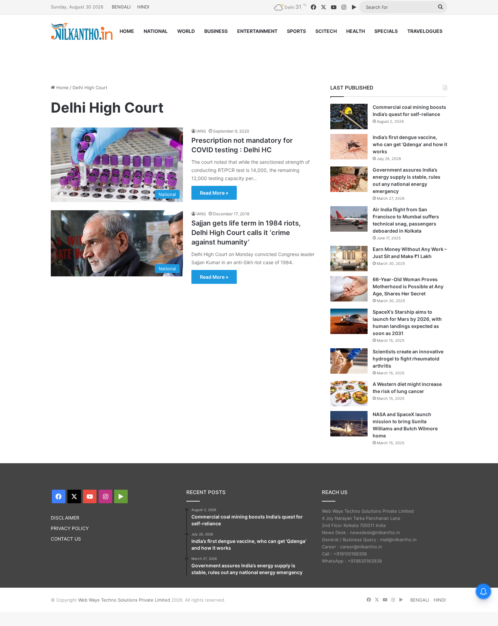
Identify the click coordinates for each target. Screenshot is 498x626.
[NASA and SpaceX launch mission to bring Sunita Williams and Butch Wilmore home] (349, 423)
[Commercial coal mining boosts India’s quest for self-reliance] (349, 116)
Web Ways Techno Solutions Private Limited (124, 600)
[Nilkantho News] (81, 31)
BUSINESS (216, 31)
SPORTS (296, 31)
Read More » (214, 193)
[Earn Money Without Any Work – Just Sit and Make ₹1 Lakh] (349, 258)
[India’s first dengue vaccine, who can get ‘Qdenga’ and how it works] (349, 146)
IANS (201, 131)
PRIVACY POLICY (70, 528)
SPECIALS (386, 31)
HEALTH (355, 31)
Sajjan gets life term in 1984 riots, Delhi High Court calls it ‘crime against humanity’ (246, 232)
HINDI (143, 6)
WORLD (186, 31)
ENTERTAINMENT (257, 31)
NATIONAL (156, 31)
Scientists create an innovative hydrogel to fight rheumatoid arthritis (408, 359)
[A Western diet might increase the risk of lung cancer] (349, 393)
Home (62, 87)
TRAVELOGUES (424, 31)
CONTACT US (66, 539)
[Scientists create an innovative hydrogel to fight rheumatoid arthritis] (349, 361)
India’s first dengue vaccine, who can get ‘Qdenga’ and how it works (410, 144)
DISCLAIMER (65, 518)
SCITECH (326, 31)
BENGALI (121, 6)
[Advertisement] (249, 56)
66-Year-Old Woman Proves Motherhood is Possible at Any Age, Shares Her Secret (408, 286)
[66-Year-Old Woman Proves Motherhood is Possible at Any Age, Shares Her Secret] (349, 288)
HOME (127, 31)
